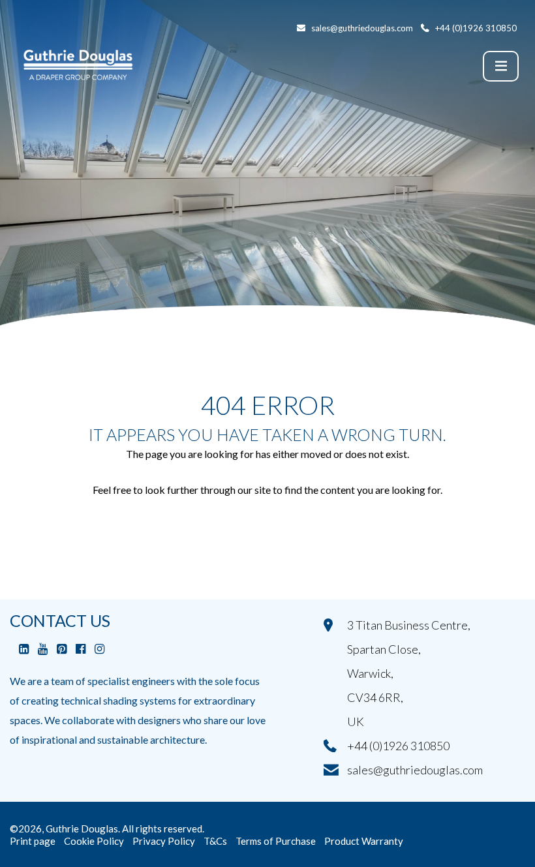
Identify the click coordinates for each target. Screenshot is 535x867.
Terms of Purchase (276, 841)
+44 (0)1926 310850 (398, 745)
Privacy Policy (163, 841)
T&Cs (215, 841)
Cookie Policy (94, 841)
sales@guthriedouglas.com (415, 770)
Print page (32, 841)
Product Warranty (363, 841)
